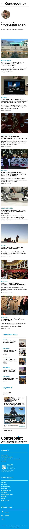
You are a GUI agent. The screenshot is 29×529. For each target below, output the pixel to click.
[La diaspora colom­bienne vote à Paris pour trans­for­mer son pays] (22, 352)
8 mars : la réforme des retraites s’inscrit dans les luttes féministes (13, 174)
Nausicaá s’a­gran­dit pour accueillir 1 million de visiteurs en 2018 (12, 63)
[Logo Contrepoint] (14, 4)
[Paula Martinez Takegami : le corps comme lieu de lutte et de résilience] (22, 361)
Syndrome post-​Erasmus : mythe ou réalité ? (12, 248)
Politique (4, 170)
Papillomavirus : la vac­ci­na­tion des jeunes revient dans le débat (13, 211)
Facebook (7, 512)
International (6, 348)
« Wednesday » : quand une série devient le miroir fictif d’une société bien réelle (14, 101)
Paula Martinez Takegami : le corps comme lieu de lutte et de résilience (10, 361)
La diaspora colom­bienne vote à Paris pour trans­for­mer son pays (9, 351)
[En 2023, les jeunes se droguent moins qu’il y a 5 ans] (14, 123)
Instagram (7, 515)
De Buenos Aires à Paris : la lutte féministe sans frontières (10, 379)
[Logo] (10, 468)
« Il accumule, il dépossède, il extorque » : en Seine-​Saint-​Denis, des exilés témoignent (9, 370)
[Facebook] (2, 512)
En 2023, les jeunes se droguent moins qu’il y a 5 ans (14, 137)
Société (3, 245)
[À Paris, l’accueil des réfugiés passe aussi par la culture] (22, 343)
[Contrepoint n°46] (14, 412)
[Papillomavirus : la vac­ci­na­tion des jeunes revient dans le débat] (14, 196)
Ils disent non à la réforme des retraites (13, 319)
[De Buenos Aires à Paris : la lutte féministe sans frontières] (22, 380)
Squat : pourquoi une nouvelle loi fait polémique (14, 284)
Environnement (6, 60)
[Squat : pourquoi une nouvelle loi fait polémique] (14, 269)
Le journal (7, 388)
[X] (2, 519)
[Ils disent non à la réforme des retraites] (14, 305)
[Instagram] (2, 516)
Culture (4, 97)
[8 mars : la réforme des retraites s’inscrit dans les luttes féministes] (14, 159)
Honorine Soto (3, 73)
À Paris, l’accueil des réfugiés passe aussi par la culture (9, 342)
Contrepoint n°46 (7, 392)
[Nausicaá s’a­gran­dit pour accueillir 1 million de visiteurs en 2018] (14, 48)
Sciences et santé (7, 135)
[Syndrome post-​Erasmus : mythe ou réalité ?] (14, 233)
